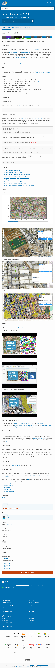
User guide (4, 604)
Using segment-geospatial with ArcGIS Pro (13, 182)
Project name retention (7, 606)
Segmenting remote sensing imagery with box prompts (16, 176)
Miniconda (40, 118)
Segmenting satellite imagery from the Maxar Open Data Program (19, 185)
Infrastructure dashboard (34, 602)
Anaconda (34, 118)
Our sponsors (31, 607)
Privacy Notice (31, 620)
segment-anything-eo (34, 49)
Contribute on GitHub (6, 616)
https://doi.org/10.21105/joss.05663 (44, 72)
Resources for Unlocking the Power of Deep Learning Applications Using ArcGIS (28, 426)
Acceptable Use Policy (33, 622)
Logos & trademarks (33, 606)
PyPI (20, 105)
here (6, 441)
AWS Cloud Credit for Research (40, 438)
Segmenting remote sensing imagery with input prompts (17, 174)
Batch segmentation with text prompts (13, 180)
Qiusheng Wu (9, 524)
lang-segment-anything (9, 491)
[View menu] (47, 3)
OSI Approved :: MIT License (10, 554)
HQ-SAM (37, 81)
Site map (29, 666)
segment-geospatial (25, 52)
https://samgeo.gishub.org (18, 63)
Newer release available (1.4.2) (10, 508)
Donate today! (5, 590)
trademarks (32, 665)
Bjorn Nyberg (40, 423)
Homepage (6, 498)
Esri (36, 427)
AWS (28, 479)
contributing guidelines (16, 465)
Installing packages (6, 600)
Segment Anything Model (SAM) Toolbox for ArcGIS (25, 425)
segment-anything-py (14, 52)
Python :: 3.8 (7, 563)
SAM (32, 81)
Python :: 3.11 (7, 568)
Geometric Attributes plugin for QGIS (22, 423)
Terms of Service (32, 615)
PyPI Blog (30, 600)
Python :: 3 (6, 562)
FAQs (3, 607)
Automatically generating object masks (13, 172)
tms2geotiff (7, 487)
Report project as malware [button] (27, 572)
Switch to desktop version (7, 626)
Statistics (30, 604)
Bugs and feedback (6, 615)
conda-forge (23, 118)
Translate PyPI (5, 618)
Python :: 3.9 (7, 565)
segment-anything (8, 484)
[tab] (6, 28)
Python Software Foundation (22, 585)
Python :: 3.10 (7, 566)
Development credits (6, 622)
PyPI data (5, 503)
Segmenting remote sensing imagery (12, 170)
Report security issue (33, 616)
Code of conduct (32, 618)
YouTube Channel (22, 328)
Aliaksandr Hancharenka (7, 51)
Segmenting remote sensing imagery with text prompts (16, 178)
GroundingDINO (7, 489)
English (6, 558)
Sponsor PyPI (5, 620)
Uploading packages (6, 602)
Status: (8, 587)
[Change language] (51, 3)
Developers (6, 550)
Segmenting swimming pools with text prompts (15, 183)
